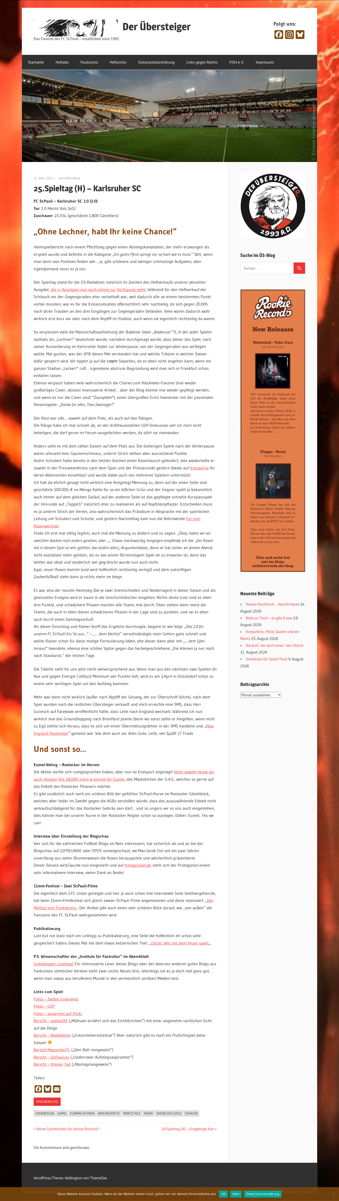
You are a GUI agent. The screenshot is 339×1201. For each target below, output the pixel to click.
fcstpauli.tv (199, 468)
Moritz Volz (131, 1113)
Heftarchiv (118, 62)
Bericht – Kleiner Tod (52, 1064)
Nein (235, 1194)
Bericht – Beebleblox (52, 1035)
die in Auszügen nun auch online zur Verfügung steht (98, 289)
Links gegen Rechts (201, 62)
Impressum (265, 62)
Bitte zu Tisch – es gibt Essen (269, 617)
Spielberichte (47, 1102)
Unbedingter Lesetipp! (54, 963)
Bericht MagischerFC (52, 1049)
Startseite (36, 62)
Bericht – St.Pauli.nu (51, 1057)
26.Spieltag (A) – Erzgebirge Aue (187, 1128)
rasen (148, 1113)
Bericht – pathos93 (50, 1020)
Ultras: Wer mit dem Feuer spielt (180, 943)
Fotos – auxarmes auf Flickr (58, 1013)
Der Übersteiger (156, 26)
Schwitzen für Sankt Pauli (266, 658)
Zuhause (191, 1113)
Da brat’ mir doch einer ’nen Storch (274, 645)
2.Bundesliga (44, 1113)
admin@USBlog (69, 178)
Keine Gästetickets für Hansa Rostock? (67, 1128)
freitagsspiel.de (138, 865)
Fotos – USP (44, 1006)
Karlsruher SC (109, 1113)
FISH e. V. (236, 62)
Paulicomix (89, 62)
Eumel (62, 1113)
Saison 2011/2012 (168, 1113)
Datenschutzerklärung (156, 62)
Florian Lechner (82, 1113)
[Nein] (333, 1194)
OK (223, 1194)
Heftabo (62, 62)
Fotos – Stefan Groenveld (56, 999)
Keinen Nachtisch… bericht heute (272, 604)
